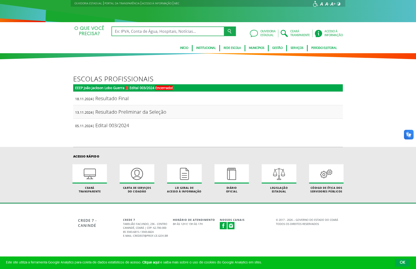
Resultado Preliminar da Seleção (130, 112)
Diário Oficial (232, 189)
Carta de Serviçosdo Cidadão (137, 189)
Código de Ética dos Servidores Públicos (326, 189)
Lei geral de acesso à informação (184, 189)
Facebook (223, 225)
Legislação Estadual (279, 189)
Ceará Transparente (90, 189)
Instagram (231, 225)
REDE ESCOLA (232, 48)
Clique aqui (150, 262)
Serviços (297, 48)
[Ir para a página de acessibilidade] (315, 4)
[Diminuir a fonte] (327, 4)
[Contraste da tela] (339, 4)
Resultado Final (112, 98)
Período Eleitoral (324, 48)
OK (402, 263)
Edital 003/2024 (112, 125)
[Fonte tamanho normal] (321, 4)
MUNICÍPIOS (256, 48)
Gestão (277, 48)
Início (184, 48)
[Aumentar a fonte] (333, 4)
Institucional (206, 48)
